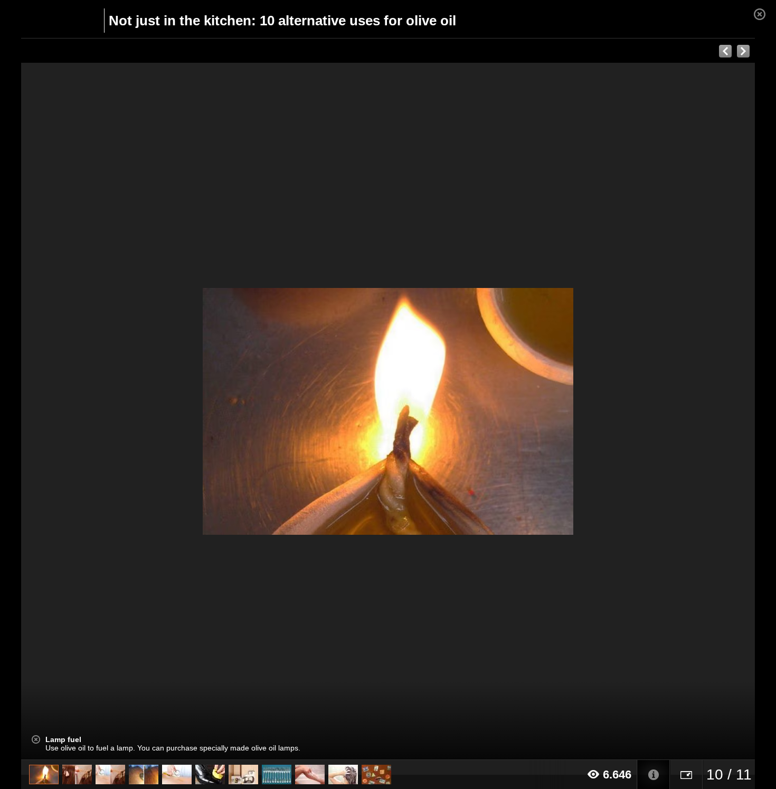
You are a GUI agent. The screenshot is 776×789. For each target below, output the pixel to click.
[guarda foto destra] (461, 411)
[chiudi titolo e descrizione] (36, 739)
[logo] (46, 19)
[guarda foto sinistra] (94, 411)
